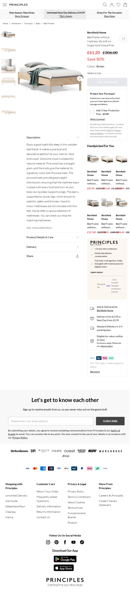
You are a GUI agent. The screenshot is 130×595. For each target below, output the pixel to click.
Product (72, 522)
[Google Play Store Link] (65, 559)
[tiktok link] (82, 542)
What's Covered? (97, 119)
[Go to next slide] (79, 78)
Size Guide (11, 501)
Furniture (28, 23)
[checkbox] (107, 112)
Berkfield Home (96, 32)
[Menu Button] (5, 5)
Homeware (16, 23)
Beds (38, 23)
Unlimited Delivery (16, 495)
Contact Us (43, 517)
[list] (50, 78)
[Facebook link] (65, 542)
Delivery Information (49, 506)
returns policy (106, 346)
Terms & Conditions (79, 497)
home (5, 23)
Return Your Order (47, 491)
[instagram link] (48, 542)
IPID (109, 130)
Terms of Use (75, 507)
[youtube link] (73, 542)
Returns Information (48, 511)
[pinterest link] (57, 542)
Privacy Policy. (20, 437)
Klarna (9, 517)
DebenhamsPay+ (15, 506)
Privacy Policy (76, 491)
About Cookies (76, 502)
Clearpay (10, 511)
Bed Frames (49, 23)
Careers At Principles (111, 495)
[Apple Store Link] (65, 567)
